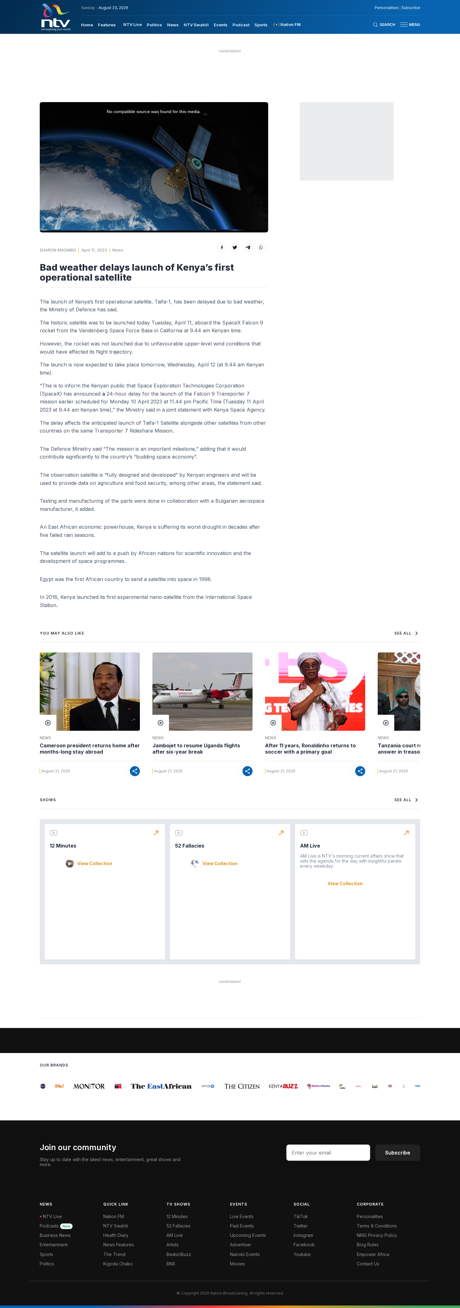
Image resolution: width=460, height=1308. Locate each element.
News (173, 24)
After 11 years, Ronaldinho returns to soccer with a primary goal (310, 748)
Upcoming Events (248, 1235)
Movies (237, 1263)
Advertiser (240, 1244)
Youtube (302, 1254)
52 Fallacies (189, 846)
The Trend (114, 1254)
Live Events (241, 1216)
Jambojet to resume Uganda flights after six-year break (196, 748)
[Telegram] (248, 247)
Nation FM (113, 1216)
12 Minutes (63, 846)
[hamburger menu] (404, 24)
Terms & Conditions (377, 1225)
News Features (118, 1244)
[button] (407, 24)
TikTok (301, 1216)
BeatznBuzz (178, 1254)
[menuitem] (87, 24)
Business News (55, 1235)
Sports (261, 24)
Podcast (241, 24)
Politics (154, 24)
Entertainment (54, 1244)
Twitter (301, 1225)
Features (107, 24)
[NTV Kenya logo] (55, 17)
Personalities (387, 8)
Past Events (242, 1225)
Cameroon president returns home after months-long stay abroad (90, 748)
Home (87, 24)
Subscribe (410, 8)
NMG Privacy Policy (377, 1235)
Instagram (303, 1235)
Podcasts (55, 1225)
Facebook (304, 1244)
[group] (40, 1086)
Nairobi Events (245, 1254)
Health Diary (115, 1235)
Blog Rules (368, 1244)
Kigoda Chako (118, 1263)
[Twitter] (234, 247)
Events (220, 24)
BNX (171, 1263)
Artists (172, 1244)
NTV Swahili (196, 24)
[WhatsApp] (261, 247)
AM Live (310, 846)
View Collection (94, 863)
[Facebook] (221, 247)
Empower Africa (373, 1254)
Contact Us (368, 1263)
